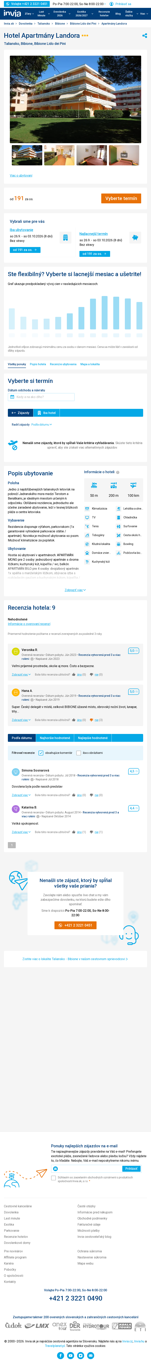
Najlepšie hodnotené (93, 738)
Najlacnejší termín (93, 234)
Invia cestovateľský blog (94, 1237)
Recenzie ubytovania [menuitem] (63, 364)
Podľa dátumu (22, 738)
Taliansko (44, 23)
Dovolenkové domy (17, 1243)
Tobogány (98, 535)
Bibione (60, 23)
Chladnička (130, 517)
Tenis (95, 526)
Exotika (9, 1224)
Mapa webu (85, 1263)
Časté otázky (86, 1206)
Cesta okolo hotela (133, 535)
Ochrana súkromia (89, 1251)
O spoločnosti (13, 1276)
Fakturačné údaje (88, 1224)
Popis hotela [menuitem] (38, 364)
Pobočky (10, 1269)
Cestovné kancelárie (18, 1206)
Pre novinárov (13, 1251)
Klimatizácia (99, 508)
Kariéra (9, 1263)
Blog (118, 13)
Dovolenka (26, 23)
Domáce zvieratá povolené (102, 552)
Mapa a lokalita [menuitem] (90, 364)
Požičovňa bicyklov (133, 552)
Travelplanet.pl (55, 1346)
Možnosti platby (88, 1230)
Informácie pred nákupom (94, 1212)
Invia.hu (139, 1341)
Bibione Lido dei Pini (83, 23)
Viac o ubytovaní (21, 175)
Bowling (128, 544)
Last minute (12, 1218)
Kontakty (10, 1282)
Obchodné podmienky (92, 1218)
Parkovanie (11, 1230)
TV (94, 517)
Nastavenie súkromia (91, 1257)
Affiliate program (15, 1257)
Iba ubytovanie (21, 230)
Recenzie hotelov (104, 13)
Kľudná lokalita (101, 544)
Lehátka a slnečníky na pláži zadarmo (133, 508)
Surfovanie (130, 526)
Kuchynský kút (101, 561)
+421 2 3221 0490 (75, 1298)
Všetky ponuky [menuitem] (17, 364)
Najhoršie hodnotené (55, 738)
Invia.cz (127, 1341)
